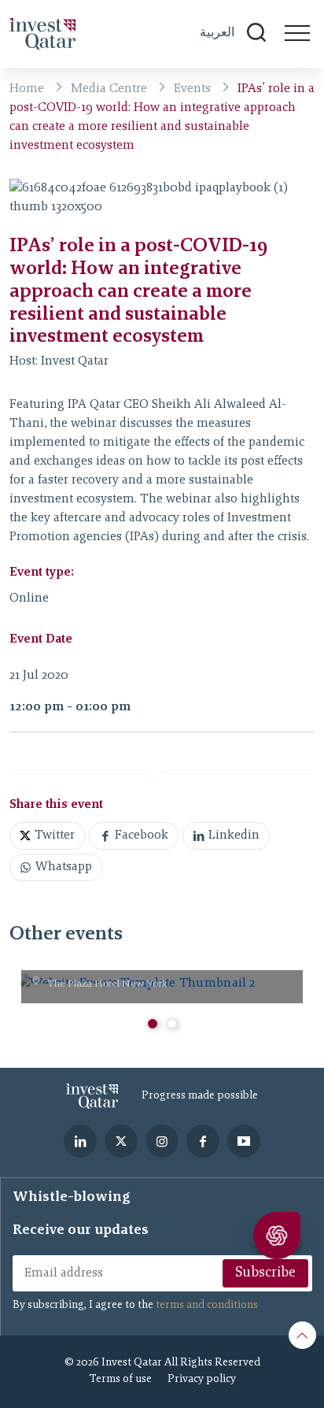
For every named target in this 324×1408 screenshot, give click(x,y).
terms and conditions (207, 1305)
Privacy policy (202, 1379)
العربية (217, 32)
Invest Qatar (75, 361)
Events (192, 89)
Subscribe (265, 1273)
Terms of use (120, 1379)
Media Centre (109, 89)
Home (26, 89)
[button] (152, 1023)
